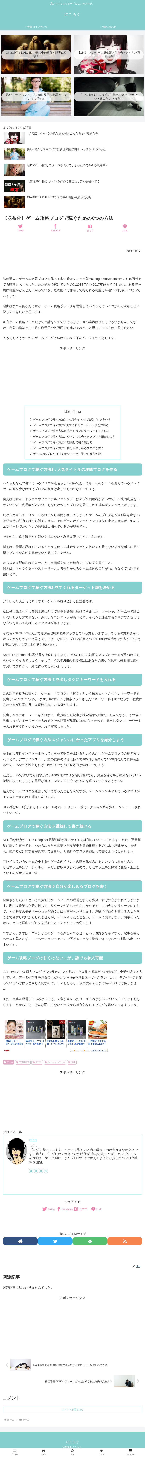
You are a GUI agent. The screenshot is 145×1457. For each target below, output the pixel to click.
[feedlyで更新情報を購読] (41, 1171)
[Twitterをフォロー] (36, 1171)
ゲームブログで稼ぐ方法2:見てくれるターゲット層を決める (71, 425)
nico (33, 1140)
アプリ (39, 1062)
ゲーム (10, 1062)
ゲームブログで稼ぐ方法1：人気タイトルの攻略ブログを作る (72, 419)
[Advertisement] (72, 263)
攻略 (73, 1062)
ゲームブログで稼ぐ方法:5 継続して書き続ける (62, 442)
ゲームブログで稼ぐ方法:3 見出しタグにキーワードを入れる (71, 430)
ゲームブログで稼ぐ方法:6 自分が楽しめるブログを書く (68, 448)
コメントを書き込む (72, 1409)
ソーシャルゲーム (56, 1062)
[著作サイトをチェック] (31, 1171)
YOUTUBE (24, 1062)
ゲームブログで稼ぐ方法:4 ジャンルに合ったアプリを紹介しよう (74, 436)
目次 (67, 411)
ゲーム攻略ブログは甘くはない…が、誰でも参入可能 (67, 453)
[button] (134, 858)
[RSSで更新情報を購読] (46, 1171)
